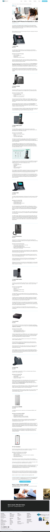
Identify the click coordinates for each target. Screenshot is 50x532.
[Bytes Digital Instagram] (6, 527)
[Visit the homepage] (5, 1)
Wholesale (11, 520)
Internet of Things (3, 524)
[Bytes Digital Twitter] (3, 527)
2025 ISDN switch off (21, 343)
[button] (48, 494)
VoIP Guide (11, 521)
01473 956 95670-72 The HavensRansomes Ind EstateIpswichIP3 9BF (29, 521)
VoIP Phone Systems (3, 520)
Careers (11, 523)
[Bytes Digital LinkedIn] (4, 527)
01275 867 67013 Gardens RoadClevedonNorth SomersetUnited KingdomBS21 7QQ (29, 516)
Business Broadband (3, 517)
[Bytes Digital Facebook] (1, 527)
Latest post (18, 518)
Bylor (18, 522)
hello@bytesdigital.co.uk (24, 478)
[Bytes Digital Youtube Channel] (8, 527)
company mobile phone (15, 466)
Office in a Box (2, 525)
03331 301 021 (34, 478)
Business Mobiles (3, 523)
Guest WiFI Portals (12, 514)
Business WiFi (2, 516)
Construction (19, 514)
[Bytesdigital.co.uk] (42, 514)
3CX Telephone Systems (4, 521)
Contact (11, 524)
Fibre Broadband (3, 514)
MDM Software (12, 516)
